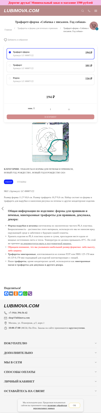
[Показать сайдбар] (95, 11)
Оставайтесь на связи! (24, 391)
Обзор (8, 181)
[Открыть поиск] (82, 11)
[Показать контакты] (89, 11)
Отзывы (21, 181)
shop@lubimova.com (19, 317)
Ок (74, 405)
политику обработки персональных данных (50, 407)
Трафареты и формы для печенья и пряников (46, 169)
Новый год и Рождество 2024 (48, 172)
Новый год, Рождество (17, 172)
